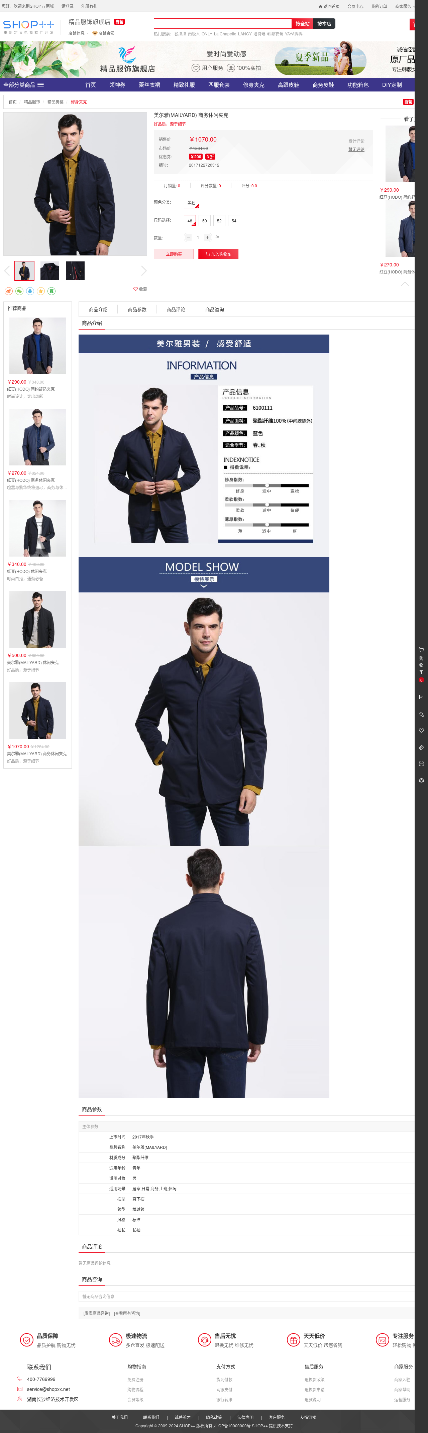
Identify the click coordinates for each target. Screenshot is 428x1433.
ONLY (207, 33)
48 (190, 220)
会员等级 (135, 1399)
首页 (90, 84)
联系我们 (151, 1417)
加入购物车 (220, 254)
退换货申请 (315, 1389)
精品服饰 (32, 102)
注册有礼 (89, 6)
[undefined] (75, 184)
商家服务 (403, 6)
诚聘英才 (183, 1417)
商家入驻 (402, 1379)
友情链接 (308, 1417)
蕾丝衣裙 (149, 84)
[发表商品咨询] (97, 1313)
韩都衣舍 (275, 33)
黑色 (192, 202)
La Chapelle (225, 33)
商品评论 (176, 309)
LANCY (245, 33)
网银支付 (224, 1389)
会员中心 (355, 6)
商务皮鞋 (323, 84)
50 (204, 220)
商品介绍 (98, 309)
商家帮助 (402, 1389)
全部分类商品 (19, 84)
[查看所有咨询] (127, 1313)
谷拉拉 (180, 33)
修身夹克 (253, 84)
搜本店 (324, 23)
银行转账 (224, 1399)
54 (234, 220)
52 (219, 220)
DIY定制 (392, 84)
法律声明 (245, 1417)
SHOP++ (260, 1425)
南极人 (194, 33)
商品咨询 (214, 309)
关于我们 (120, 1417)
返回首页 (331, 6)
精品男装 (55, 102)
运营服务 (402, 1399)
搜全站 (303, 23)
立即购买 (174, 254)
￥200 (195, 157)
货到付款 (224, 1379)
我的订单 (379, 6)
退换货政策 (315, 1379)
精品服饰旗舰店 (90, 21)
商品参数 (137, 309)
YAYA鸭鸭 (294, 33)
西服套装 (219, 84)
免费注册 (135, 1379)
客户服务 (277, 1417)
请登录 (68, 6)
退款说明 (313, 1399)
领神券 (117, 84)
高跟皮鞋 (288, 84)
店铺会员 (106, 33)
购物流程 (135, 1389)
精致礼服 (184, 84)
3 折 (210, 157)
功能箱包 (358, 84)
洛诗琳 (259, 33)
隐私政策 (214, 1417)
